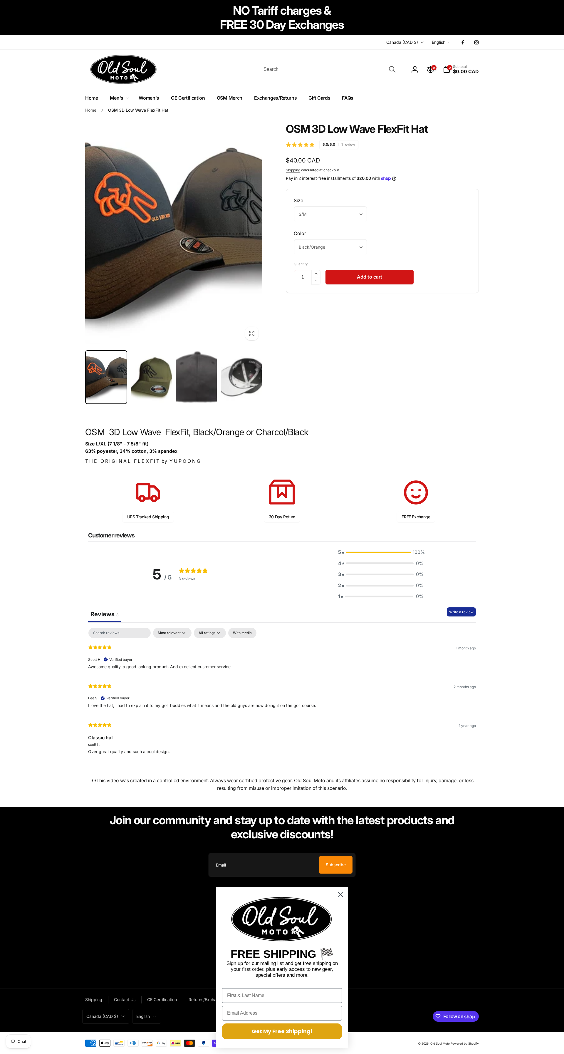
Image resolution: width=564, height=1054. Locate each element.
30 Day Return (282, 516)
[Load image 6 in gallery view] (241, 377)
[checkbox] (242, 633)
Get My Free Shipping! (282, 1031)
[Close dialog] (340, 894)
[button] (461, 69)
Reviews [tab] (104, 614)
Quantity (301, 264)
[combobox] (329, 69)
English (438, 42)
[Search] (392, 69)
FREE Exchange (416, 516)
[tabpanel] (282, 693)
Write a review (461, 612)
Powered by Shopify (465, 1043)
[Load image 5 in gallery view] (196, 377)
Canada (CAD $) (402, 42)
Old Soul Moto (440, 1043)
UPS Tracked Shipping (148, 516)
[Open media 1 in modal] (173, 233)
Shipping (293, 170)
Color (300, 233)
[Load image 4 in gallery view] (151, 377)
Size (298, 200)
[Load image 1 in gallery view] (106, 377)
